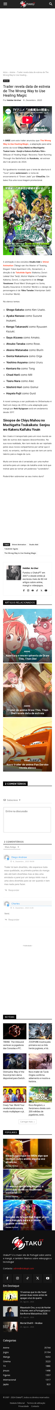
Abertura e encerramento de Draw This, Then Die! (27, 657)
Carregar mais (26, 1121)
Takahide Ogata (11, 549)
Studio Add (33, 544)
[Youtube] (46, 590)
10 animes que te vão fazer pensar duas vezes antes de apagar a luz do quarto (33, 1295)
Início (5, 72)
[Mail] (32, 590)
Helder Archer (14, 100)
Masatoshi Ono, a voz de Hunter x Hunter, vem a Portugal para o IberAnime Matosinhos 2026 (35, 1310)
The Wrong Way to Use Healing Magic (20, 553)
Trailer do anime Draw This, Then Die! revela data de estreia (27, 712)
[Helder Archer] (13, 578)
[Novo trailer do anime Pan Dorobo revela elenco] (27, 745)
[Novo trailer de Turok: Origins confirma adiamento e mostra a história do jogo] (40, 1061)
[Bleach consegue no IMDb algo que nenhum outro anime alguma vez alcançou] (27, 1154)
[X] (41, 590)
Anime (12, 72)
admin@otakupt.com (23, 1268)
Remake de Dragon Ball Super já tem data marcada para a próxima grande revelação (27, 1220)
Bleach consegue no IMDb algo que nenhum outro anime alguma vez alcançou (27, 1159)
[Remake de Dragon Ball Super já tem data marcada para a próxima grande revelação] (27, 1215)
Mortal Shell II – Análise (31, 1323)
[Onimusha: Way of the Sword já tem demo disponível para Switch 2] (14, 1061)
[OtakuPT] (27, 4)
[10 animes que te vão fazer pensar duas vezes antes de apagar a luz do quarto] (10, 1296)
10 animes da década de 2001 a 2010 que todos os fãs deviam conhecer (24, 1189)
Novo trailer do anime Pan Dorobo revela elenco (27, 766)
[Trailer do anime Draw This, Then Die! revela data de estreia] (27, 690)
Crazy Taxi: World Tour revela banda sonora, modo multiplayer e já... (14, 1108)
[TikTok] (37, 590)
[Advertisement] (27, 39)
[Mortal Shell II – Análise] (10, 1327)
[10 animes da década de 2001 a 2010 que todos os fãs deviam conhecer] (27, 1184)
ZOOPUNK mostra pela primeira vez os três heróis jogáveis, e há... (40, 1045)
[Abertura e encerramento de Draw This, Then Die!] (27, 636)
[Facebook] (24, 590)
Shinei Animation (19, 544)
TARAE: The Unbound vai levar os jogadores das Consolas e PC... (13, 1045)
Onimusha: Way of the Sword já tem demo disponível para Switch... (14, 1075)
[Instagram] (28, 590)
